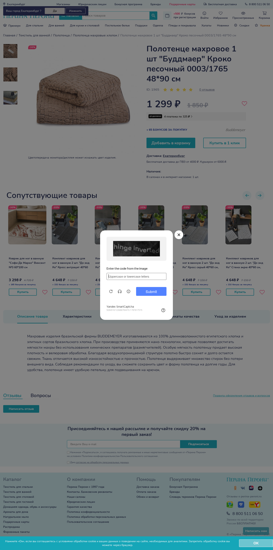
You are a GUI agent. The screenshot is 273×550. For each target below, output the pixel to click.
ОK (256, 543)
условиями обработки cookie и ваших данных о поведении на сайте (103, 541)
